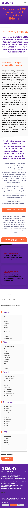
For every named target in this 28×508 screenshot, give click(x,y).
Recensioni (7, 336)
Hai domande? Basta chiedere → (11, 271)
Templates (7, 351)
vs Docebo (7, 412)
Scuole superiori (8, 389)
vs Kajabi (6, 415)
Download (6, 316)
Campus (6, 385)
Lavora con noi (8, 319)
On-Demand (7, 355)
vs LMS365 (7, 421)
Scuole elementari (9, 393)
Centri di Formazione (9, 376)
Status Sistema (8, 338)
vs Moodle (6, 423)
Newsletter (7, 445)
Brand (5, 325)
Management (7, 436)
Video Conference (9, 346)
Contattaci (7, 359)
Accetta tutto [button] (13, 504)
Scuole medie (7, 391)
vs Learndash (7, 419)
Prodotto (6, 438)
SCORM (6, 398)
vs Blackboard (8, 406)
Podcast (6, 447)
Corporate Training (9, 378)
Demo (5, 349)
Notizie (6, 440)
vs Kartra (6, 417)
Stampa (6, 327)
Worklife (6, 442)
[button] (14, 210)
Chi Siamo (6, 321)
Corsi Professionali (9, 396)
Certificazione (8, 332)
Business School (8, 380)
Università (7, 387)
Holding (6, 329)
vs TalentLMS (7, 428)
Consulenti (7, 366)
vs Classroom (7, 410)
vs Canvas (7, 408)
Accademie (7, 383)
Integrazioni (7, 353)
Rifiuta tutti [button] (20, 504)
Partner (6, 368)
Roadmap (6, 323)
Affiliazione (7, 334)
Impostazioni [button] (5, 504)
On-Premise (7, 357)
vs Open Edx (7, 425)
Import (6, 361)
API (5, 363)
